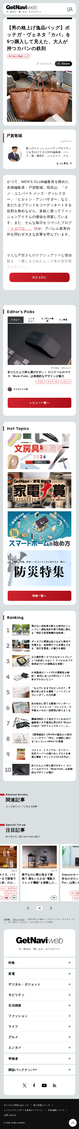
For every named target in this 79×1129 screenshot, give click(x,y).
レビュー (16, 319)
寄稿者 (13, 1058)
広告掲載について (56, 1110)
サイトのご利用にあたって (16, 1105)
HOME (7, 919)
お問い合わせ (10, 1115)
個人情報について (41, 1105)
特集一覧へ (39, 595)
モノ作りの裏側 (47, 319)
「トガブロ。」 (19, 229)
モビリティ (16, 994)
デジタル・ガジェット (61, 368)
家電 (55, 871)
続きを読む (39, 277)
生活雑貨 (14, 1005)
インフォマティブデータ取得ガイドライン (23, 1110)
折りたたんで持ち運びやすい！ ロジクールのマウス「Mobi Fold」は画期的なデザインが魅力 (39, 374)
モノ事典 (63, 319)
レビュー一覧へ (39, 402)
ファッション (18, 919)
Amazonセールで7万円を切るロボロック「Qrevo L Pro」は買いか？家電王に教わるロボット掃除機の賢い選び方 (39, 879)
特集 (11, 962)
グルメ (13, 1037)
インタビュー (31, 319)
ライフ (14, 871)
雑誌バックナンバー (22, 1069)
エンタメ (14, 1047)
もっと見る (64, 163)
